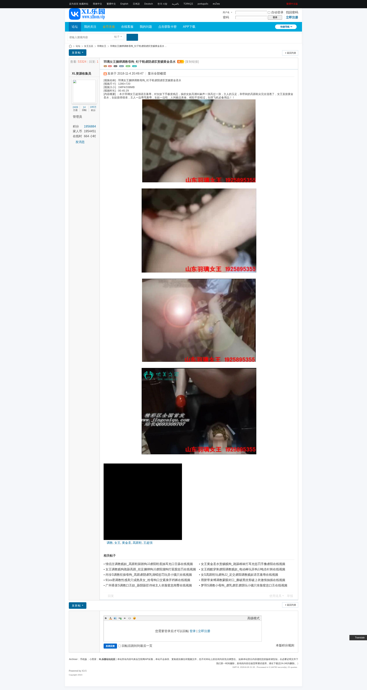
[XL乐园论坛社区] (87, 18)
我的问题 (146, 26)
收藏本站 (83, 3)
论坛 (75, 26)
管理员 (77, 116)
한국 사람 (162, 3)
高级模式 (253, 618)
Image (115, 618)
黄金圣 (121, 66)
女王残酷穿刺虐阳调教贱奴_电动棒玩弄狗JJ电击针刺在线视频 (243, 569)
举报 (290, 595)
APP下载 (189, 26)
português (203, 3)
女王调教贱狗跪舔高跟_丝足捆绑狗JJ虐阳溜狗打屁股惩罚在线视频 (151, 569)
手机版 (83, 659)
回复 (111, 595)
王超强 (134, 66)
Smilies (134, 618)
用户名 (226, 12)
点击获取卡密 (167, 26)
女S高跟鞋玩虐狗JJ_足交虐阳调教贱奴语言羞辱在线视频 (239, 574)
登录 (193, 631)
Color (110, 618)
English (124, 3)
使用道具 (275, 595)
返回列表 (291, 53)
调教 (110, 66)
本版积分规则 (285, 645)
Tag (105, 66)
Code (130, 618)
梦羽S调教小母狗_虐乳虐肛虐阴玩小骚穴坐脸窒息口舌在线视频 (244, 585)
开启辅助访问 (285, 2)
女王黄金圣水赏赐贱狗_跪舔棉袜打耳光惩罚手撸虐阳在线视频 (243, 564)
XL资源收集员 (81, 73)
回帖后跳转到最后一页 (137, 645)
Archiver (73, 659)
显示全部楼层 (157, 73)
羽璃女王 (101, 46)
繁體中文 (111, 3)
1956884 (90, 126)
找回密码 (292, 12)
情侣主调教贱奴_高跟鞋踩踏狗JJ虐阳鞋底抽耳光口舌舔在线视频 (149, 564)
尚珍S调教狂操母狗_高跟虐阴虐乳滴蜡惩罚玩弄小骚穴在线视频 (149, 574)
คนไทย (216, 3)
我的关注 (90, 26)
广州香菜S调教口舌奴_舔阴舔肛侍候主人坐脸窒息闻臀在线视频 (149, 585)
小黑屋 (92, 659)
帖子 (117, 36)
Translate (360, 637)
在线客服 (127, 26)
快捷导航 (285, 26)
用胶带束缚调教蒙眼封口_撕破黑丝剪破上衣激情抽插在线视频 (243, 580)
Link (120, 618)
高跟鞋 (128, 66)
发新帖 (76, 52)
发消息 (80, 142)
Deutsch (148, 3)
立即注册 (292, 17)
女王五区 (88, 46)
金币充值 (109, 26)
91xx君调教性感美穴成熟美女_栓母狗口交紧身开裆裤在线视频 (148, 580)
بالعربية (175, 3)
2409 (75, 107)
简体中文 (97, 3)
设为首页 (73, 3)
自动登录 (277, 12)
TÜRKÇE (188, 3)
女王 (115, 66)
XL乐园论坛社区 (70, 46)
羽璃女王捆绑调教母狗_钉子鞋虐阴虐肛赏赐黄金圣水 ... (138, 46)
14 (84, 107)
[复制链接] (192, 61)
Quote (125, 618)
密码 (226, 17)
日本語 (136, 3)
